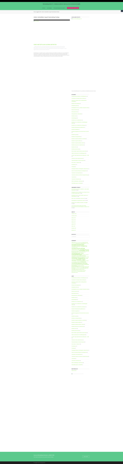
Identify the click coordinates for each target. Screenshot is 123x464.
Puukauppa (73, 166)
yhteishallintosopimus (75, 272)
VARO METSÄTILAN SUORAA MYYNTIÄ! (45, 44)
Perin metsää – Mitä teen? (76, 162)
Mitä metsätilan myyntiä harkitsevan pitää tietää (79, 151)
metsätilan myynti (80, 259)
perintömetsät (74, 264)
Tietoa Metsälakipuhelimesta (59, 8)
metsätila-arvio (84, 251)
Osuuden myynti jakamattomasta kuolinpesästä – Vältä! (80, 155)
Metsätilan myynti (58, 47)
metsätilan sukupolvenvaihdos (78, 260)
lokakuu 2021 (74, 221)
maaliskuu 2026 (74, 213)
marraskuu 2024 (74, 215)
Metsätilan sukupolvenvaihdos (76, 140)
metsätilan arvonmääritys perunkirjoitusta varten (80, 257)
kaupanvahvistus (74, 243)
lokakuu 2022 (74, 219)
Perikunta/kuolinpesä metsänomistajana (78, 160)
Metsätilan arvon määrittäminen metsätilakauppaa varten (46, 47)
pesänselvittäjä (75, 266)
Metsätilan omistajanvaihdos (76, 136)
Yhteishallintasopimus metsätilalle (77, 183)
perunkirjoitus (85, 264)
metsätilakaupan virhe (78, 253)
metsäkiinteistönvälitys (76, 249)
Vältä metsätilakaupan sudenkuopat (44, 49)
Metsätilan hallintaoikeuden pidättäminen (78, 127)
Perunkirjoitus (74, 164)
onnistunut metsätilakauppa (79, 262)
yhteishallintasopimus (81, 271)
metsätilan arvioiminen (85, 254)
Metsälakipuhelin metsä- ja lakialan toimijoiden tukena (80, 107)
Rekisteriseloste (74, 370)
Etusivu (43, 8)
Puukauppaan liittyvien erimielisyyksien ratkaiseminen (80, 168)
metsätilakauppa (77, 254)
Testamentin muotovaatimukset (77, 172)
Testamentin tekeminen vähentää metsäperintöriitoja (80, 174)
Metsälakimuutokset (75, 105)
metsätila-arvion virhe (75, 252)
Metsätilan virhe (41, 48)
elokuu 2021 (73, 226)
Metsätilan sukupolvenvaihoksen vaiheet (78, 142)
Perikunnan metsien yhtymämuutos (77, 158)
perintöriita (79, 264)
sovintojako (74, 269)
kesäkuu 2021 (74, 230)
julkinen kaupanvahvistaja (79, 242)
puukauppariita (85, 268)
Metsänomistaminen (75, 109)
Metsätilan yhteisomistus (75, 149)
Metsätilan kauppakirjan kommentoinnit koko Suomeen (80, 131)
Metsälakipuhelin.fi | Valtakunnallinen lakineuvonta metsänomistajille (61, 4)
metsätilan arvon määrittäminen (79, 255)
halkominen (74, 242)
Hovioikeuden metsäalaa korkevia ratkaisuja (78, 98)
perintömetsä (83, 263)
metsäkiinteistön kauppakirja (79, 246)
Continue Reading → (37, 57)
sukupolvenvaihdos (79, 269)
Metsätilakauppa (56, 46)
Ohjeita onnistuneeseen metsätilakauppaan (50, 48)
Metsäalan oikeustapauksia (76, 103)
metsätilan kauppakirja (78, 258)
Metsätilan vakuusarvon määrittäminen (78, 144)
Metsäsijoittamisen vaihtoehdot (76, 113)
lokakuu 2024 (74, 217)
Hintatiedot (86, 456)
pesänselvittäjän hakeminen (84, 266)
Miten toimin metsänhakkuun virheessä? (78, 198)
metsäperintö (83, 249)
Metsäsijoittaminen (75, 111)
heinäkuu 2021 (74, 228)
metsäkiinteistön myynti (75, 247)
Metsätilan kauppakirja (75, 129)
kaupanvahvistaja (85, 242)
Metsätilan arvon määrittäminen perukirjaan (78, 125)
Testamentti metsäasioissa (76, 179)
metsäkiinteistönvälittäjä (78, 248)
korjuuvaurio (87, 243)
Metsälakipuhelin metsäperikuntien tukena (78, 200)
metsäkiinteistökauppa (78, 244)
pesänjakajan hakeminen (80, 265)
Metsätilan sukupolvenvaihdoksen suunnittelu (79, 138)
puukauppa (73, 267)
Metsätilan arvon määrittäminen (77, 120)
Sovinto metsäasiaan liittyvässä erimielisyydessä (79, 170)
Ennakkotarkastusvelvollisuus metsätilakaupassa (41, 46)
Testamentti (73, 358)
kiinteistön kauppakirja (80, 243)
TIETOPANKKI (49, 8)
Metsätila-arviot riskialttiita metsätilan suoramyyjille (79, 202)
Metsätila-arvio (52, 46)
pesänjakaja (74, 265)
